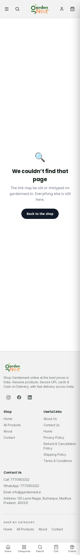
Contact (9, 437)
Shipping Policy (55, 454)
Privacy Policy (54, 437)
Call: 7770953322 (16, 479)
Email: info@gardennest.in (22, 492)
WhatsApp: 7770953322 (21, 486)
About (8, 431)
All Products (12, 425)
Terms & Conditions (58, 461)
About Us (50, 419)
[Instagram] (8, 397)
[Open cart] (72, 9)
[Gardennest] (40, 9)
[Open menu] (7, 9)
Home (8, 419)
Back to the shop (40, 214)
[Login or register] (62, 9)
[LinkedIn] (30, 397)
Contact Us (52, 425)
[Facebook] (19, 397)
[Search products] (17, 9)
